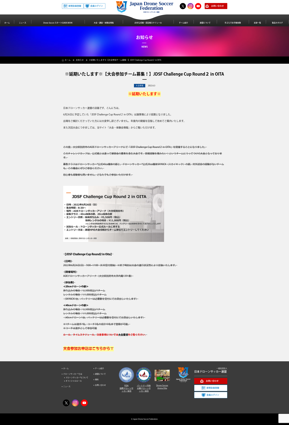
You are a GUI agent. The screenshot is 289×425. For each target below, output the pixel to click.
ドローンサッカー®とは (72, 374)
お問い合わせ (217, 6)
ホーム (7, 23)
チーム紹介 (183, 23)
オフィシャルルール (74, 381)
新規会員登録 (74, 6)
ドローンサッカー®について (77, 378)
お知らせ (80, 60)
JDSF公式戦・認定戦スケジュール (148, 23)
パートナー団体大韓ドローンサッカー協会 (144, 388)
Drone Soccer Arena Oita (162, 387)
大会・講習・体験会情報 (104, 23)
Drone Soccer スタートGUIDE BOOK (57, 23)
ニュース (22, 23)
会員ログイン (96, 6)
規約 (97, 379)
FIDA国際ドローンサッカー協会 (126, 388)
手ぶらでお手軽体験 (233, 23)
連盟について (205, 23)
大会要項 (123, 335)
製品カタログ (277, 23)
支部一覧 (257, 23)
